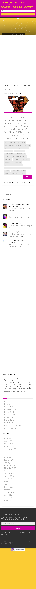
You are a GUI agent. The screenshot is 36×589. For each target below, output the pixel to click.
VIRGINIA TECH (16, 170)
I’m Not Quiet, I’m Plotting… (22, 382)
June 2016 (8, 479)
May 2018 (8, 438)
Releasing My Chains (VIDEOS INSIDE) (16, 380)
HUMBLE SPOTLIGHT (20, 153)
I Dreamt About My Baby (15, 215)
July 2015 (8, 495)
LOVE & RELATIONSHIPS (12, 426)
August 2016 (9, 476)
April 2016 (8, 484)
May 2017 (8, 457)
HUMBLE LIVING (9, 153)
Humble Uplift (9, 420)
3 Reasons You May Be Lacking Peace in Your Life (17, 385)
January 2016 (9, 492)
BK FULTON (13, 142)
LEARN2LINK (27, 159)
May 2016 (8, 482)
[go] (31, 194)
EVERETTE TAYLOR (24, 148)
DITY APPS (28, 145)
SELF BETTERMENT (10, 165)
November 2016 (10, 468)
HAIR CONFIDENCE (11, 404)
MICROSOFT (8, 162)
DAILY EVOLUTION (10, 145)
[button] (18, 2)
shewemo (6, 382)
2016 (7, 142)
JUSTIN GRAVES (18, 159)
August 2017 (8, 452)
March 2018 (8, 444)
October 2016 (9, 471)
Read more (27, 177)
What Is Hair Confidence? (15, 223)
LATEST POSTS (23, 182)
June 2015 (8, 498)
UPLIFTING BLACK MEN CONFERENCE (23, 167)
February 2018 (9, 446)
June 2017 (8, 455)
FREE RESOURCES (10, 401)
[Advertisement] (18, 58)
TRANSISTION (9, 167)
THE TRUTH (20, 165)
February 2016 (9, 490)
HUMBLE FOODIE (10, 409)
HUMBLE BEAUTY (9, 407)
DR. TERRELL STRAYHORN (11, 148)
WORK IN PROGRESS (10, 173)
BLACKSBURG (22, 142)
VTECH (24, 170)
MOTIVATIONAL (18, 162)
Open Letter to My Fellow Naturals (17, 232)
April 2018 (8, 441)
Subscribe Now (18, 14)
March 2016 (8, 487)
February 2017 (9, 460)
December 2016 (10, 465)
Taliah (19, 93)
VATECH (7, 170)
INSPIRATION (8, 159)
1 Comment (29, 182)
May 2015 (8, 500)
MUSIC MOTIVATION (11, 428)
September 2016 (10, 473)
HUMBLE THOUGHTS (21, 156)
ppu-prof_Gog (8, 379)
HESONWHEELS (9, 151)
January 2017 (9, 463)
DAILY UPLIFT (20, 145)
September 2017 (10, 449)
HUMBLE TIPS (8, 417)
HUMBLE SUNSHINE (10, 156)
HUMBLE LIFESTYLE (20, 151)
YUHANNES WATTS (21, 173)
